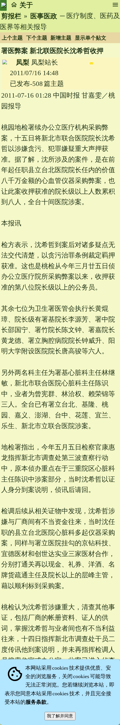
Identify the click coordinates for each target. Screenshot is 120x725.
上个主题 (12, 38)
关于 (26, 5)
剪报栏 (11, 16)
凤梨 (22, 62)
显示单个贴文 (90, 38)
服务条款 (36, 702)
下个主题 (36, 38)
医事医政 (43, 16)
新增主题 (60, 38)
